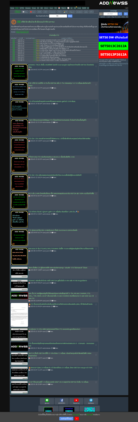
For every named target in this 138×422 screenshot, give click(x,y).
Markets (28, 8)
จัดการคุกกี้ (90, 415)
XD (38, 8)
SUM (45, 12)
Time (123, 17)
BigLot (72, 12)
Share (34, 8)
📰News (25, 12)
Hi (115, 17)
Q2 (71, 8)
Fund (79, 8)
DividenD (79, 12)
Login (126, 8)
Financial (52, 12)
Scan (51, 8)
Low (119, 17)
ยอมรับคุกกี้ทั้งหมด (66, 419)
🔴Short (32, 12)
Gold (86, 12)
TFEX (59, 12)
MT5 (91, 12)
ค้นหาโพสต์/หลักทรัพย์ (42, 16)
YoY (75, 8)
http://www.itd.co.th (22, 32)
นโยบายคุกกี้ (76, 415)
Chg (113, 17)
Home (12, 8)
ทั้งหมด (18, 12)
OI (88, 8)
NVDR (84, 8)
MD (42, 8)
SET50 (22, 8)
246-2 (46, 8)
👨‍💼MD (65, 12)
